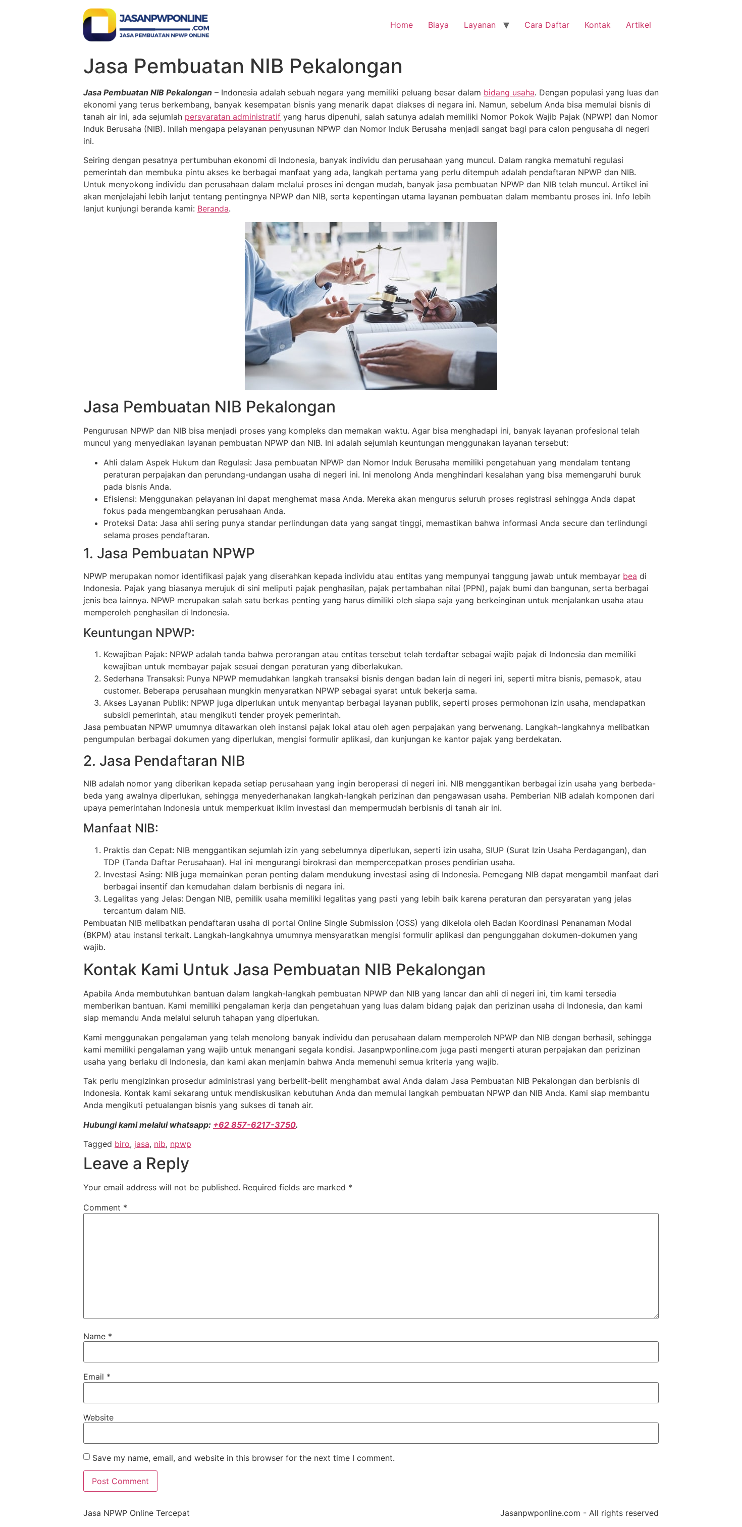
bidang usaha (509, 92)
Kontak (598, 25)
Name (97, 1336)
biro (122, 1144)
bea (630, 576)
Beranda (213, 208)
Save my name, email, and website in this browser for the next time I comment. (243, 1458)
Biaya (438, 25)
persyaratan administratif (233, 117)
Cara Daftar (546, 25)
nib (160, 1144)
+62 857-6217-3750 (254, 1125)
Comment (105, 1207)
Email (97, 1377)
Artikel (638, 25)
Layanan (480, 25)
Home (401, 25)
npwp (180, 1144)
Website (98, 1417)
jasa (141, 1144)
